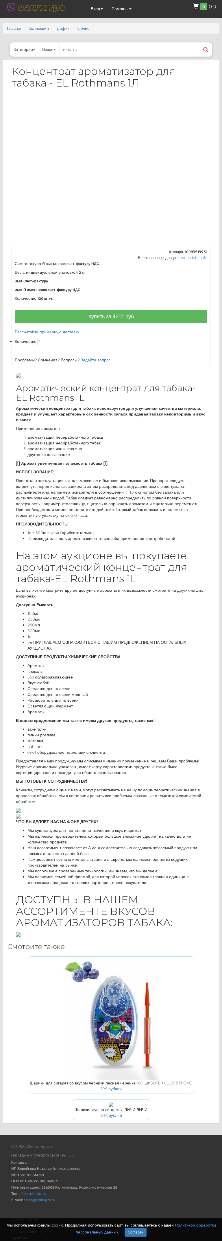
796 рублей (111, 1088)
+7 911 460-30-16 (32, 1194)
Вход (95, 8)
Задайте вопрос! (96, 360)
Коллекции (39, 28)
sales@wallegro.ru (39, 1200)
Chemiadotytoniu (192, 257)
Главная (15, 28)
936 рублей (111, 1115)
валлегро (41, 7)
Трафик (62, 28)
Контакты (19, 1162)
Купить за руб (111, 316)
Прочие (82, 28)
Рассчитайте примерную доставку (47, 331)
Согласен (135, 1232)
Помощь (120, 8)
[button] (201, 108)
